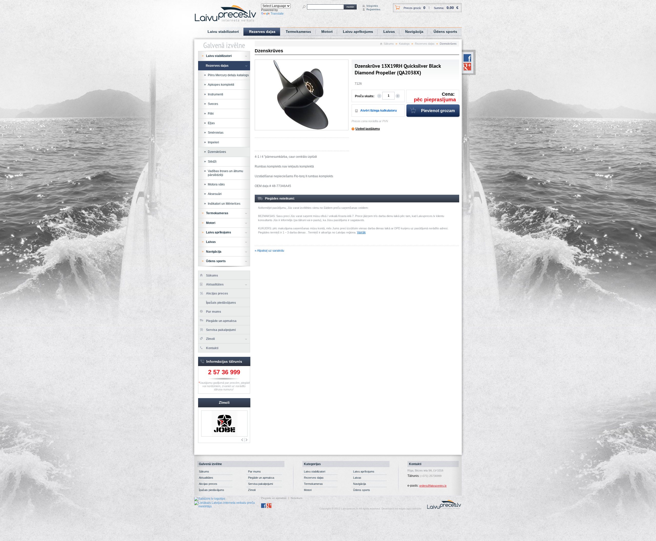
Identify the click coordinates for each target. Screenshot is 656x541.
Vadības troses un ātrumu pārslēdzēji (225, 172)
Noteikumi (296, 498)
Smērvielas (215, 132)
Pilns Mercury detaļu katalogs (228, 75)
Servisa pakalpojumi (221, 330)
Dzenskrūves (217, 152)
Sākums (389, 43)
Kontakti (212, 348)
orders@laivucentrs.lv (433, 485)
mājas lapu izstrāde (410, 508)
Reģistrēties (371, 9)
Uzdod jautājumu (367, 129)
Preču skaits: (364, 96)
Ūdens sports (445, 31)
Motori (327, 31)
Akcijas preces (217, 293)
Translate (277, 13)
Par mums (213, 311)
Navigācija (414, 31)
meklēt (350, 6)
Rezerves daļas (262, 31)
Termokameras (298, 31)
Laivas (389, 31)
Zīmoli (210, 339)
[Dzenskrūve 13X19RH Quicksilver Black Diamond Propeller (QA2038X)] (301, 95)
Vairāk (361, 232)
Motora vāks (216, 184)
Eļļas (211, 123)
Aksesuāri (215, 194)
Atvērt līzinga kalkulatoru (378, 110)
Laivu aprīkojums (358, 31)
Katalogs (404, 43)
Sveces (213, 104)
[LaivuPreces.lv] (225, 13)
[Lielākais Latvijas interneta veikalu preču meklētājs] (227, 504)
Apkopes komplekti (221, 84)
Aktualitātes (215, 284)
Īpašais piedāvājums (221, 302)
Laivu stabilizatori (223, 31)
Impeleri (213, 142)
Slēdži (212, 161)
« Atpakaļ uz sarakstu (269, 250)
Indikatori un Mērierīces (224, 203)
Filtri (211, 113)
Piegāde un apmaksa (221, 321)
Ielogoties (371, 5)
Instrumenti (215, 94)
